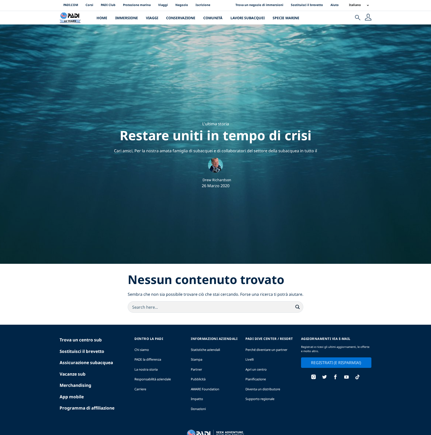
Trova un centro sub (81, 340)
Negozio (181, 5)
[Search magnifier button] (298, 307)
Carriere (140, 389)
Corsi (89, 5)
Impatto (197, 399)
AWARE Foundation (205, 389)
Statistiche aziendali (205, 349)
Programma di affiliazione (87, 408)
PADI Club (108, 5)
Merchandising (75, 385)
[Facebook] (335, 377)
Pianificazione (255, 379)
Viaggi (163, 5)
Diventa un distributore (262, 389)
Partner (196, 369)
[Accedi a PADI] (368, 17)
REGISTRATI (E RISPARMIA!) (336, 362)
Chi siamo (141, 349)
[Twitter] (324, 377)
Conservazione (180, 17)
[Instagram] (313, 377)
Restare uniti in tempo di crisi (216, 135)
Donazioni (198, 409)
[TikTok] (357, 377)
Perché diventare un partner (266, 349)
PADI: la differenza (147, 359)
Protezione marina (137, 5)
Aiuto (334, 5)
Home (102, 17)
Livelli (249, 359)
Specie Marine (286, 17)
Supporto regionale (259, 399)
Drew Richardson (217, 179)
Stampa (196, 359)
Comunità (212, 17)
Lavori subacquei (247, 17)
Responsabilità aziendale (152, 379)
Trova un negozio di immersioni (259, 5)
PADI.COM (70, 5)
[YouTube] (346, 377)
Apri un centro (256, 369)
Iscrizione (203, 5)
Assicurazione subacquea (86, 362)
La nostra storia (146, 369)
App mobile (72, 397)
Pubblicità (198, 379)
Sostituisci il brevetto (307, 5)
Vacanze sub (73, 374)
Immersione (126, 17)
